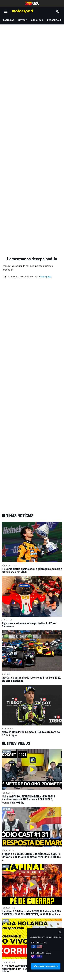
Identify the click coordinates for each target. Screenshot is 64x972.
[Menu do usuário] (58, 11)
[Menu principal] (5, 11)
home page (45, 276)
